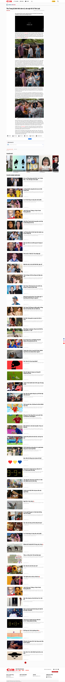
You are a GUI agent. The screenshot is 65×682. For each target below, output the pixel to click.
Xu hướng (16, 1)
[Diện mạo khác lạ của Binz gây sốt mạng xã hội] (15, 246)
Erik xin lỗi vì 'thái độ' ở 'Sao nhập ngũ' (31, 253)
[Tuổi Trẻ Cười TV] (64, 343)
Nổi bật (22, 1)
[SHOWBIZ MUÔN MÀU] (32, 5)
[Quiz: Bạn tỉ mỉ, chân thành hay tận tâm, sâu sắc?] (15, 655)
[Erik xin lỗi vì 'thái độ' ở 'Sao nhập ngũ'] (15, 257)
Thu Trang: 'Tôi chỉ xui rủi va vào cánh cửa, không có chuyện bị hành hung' (32, 286)
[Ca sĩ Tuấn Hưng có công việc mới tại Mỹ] (15, 203)
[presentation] (6, 163)
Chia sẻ (30, 138)
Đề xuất (27, 1)
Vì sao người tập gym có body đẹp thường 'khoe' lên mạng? (32, 512)
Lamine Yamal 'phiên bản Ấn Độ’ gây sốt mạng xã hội (33, 383)
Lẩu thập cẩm (16, 172)
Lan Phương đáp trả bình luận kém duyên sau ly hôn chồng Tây (33, 232)
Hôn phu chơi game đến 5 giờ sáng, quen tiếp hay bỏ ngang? (33, 642)
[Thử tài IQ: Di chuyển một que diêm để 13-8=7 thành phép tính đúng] (15, 472)
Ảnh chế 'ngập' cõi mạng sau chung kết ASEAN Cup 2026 (31, 372)
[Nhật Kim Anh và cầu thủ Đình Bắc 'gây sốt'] (15, 268)
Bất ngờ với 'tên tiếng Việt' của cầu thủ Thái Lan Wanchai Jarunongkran (32, 416)
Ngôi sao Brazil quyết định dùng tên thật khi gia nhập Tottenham (33, 609)
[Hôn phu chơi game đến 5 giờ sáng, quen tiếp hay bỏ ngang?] (15, 645)
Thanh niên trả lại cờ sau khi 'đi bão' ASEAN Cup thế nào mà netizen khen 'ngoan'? (33, 351)
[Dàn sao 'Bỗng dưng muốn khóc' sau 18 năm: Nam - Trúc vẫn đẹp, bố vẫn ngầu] (15, 182)
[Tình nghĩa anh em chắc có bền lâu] (15, 580)
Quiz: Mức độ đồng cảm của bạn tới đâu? (32, 458)
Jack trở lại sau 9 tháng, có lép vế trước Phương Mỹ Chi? (32, 211)
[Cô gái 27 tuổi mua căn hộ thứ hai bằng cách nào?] (45, 163)
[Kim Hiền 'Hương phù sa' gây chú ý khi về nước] (15, 322)
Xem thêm (7, 150)
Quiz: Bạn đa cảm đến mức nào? (30, 566)
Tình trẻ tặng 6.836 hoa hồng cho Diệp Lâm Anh (32, 276)
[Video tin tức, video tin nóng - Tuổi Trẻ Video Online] (23, 670)
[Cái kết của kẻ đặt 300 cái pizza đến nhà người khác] (15, 494)
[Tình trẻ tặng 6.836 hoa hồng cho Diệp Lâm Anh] (15, 279)
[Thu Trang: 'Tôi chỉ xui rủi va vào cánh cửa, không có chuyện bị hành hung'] (15, 289)
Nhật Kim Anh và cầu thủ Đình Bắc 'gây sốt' (32, 264)
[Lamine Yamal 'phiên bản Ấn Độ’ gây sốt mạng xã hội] (15, 386)
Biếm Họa (28, 172)
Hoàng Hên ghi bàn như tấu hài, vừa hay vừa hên (33, 437)
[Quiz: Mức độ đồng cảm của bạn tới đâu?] (15, 462)
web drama (23, 126)
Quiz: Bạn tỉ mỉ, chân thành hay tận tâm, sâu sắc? (33, 652)
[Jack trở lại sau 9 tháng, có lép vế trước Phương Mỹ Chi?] (15, 214)
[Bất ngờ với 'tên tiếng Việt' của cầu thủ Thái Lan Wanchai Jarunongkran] (15, 419)
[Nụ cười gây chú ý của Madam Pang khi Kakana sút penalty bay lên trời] (15, 343)
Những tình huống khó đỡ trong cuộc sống (32, 544)
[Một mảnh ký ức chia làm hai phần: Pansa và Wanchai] (15, 429)
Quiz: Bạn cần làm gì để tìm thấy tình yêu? (32, 522)
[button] (31, 1)
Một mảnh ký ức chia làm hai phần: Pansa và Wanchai (33, 426)
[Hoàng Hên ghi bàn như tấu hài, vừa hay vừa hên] (15, 440)
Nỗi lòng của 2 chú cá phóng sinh (30, 630)
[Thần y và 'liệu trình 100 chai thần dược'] (15, 558)
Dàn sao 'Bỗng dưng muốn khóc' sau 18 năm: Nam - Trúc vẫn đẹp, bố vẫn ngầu (33, 179)
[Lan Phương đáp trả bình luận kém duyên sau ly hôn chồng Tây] (15, 235)
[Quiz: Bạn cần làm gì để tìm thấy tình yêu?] (15, 526)
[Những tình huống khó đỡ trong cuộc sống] (15, 548)
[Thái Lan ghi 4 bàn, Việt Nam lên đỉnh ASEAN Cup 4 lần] (15, 408)
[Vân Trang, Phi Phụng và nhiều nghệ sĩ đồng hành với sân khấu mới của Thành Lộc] (15, 311)
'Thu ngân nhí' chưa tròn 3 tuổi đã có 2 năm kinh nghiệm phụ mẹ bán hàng (32, 480)
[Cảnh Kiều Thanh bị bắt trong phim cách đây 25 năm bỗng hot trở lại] (15, 225)
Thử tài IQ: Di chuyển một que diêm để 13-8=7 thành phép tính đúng (32, 469)
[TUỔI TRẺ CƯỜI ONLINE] (10, 669)
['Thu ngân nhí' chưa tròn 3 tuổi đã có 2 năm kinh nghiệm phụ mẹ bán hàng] (15, 483)
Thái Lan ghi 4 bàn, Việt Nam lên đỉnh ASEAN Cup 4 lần (33, 405)
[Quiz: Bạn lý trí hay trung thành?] (15, 365)
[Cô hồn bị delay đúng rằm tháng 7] (32, 163)
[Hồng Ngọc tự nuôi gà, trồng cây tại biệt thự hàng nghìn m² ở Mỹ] (15, 332)
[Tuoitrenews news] (27, 670)
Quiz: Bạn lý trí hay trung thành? (30, 361)
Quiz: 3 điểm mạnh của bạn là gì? (18, 170)
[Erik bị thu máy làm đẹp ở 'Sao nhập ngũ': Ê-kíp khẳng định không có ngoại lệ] (15, 300)
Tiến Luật (26, 33)
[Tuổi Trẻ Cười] (58, 669)
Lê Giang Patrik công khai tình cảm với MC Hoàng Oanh (32, 189)
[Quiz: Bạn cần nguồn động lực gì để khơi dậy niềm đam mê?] (15, 397)
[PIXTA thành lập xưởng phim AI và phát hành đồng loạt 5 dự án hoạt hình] (15, 451)
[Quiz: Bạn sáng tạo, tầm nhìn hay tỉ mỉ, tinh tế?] (15, 602)
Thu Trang (18, 37)
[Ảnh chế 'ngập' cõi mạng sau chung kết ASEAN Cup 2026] (15, 375)
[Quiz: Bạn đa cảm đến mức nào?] (15, 569)
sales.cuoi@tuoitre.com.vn (10, 677)
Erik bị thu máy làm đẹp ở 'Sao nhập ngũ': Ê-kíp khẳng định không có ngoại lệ (33, 297)
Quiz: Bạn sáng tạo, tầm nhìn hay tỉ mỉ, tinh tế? (32, 599)
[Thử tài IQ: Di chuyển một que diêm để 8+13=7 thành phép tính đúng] (15, 623)
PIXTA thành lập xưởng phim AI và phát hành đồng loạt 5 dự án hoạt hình (33, 448)
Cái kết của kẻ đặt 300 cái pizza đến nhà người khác (32, 491)
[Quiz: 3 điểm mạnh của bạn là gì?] (19, 163)
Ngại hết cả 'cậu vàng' (28, 501)
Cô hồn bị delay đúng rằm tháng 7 (32, 170)
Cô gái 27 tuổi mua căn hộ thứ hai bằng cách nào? (45, 170)
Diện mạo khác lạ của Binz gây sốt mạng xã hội (32, 243)
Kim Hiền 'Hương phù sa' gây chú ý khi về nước (32, 319)
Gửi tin (54, 1)
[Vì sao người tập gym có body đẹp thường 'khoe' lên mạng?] (15, 515)
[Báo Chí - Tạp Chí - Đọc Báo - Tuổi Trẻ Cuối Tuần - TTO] (20, 670)
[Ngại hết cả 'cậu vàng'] (15, 505)
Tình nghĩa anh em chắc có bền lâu (31, 576)
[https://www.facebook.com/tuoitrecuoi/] (53, 669)
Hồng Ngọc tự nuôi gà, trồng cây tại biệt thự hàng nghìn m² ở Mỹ (33, 329)
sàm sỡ (26, 37)
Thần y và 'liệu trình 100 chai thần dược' (32, 555)
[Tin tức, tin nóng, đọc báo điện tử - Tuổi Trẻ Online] (16, 670)
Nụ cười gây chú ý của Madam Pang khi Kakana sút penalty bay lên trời (32, 340)
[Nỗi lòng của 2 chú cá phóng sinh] (15, 634)
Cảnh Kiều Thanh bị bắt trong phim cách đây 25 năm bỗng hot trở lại (33, 222)
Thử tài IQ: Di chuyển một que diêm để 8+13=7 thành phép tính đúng (31, 620)
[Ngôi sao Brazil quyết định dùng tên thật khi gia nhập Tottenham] (15, 612)
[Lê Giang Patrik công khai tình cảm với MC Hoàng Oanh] (15, 192)
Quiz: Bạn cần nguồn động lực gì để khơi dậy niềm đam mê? (33, 394)
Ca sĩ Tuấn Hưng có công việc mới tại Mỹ (32, 199)
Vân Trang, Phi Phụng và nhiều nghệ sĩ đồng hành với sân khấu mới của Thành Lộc (33, 308)
